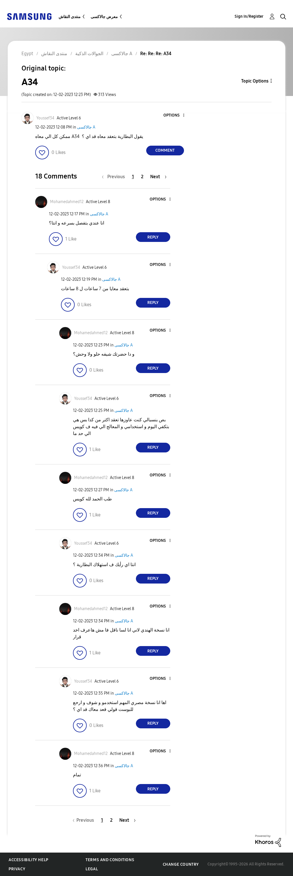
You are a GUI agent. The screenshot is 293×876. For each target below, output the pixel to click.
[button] (174, 115)
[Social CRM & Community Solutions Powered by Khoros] (268, 840)
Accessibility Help (28, 859)
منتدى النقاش (70, 16)
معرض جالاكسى (104, 16)
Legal (92, 869)
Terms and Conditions (110, 859)
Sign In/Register (249, 16)
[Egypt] (29, 16)
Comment (165, 150)
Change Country (181, 864)
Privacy (17, 869)
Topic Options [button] (254, 81)
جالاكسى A (86, 127)
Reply (153, 237)
